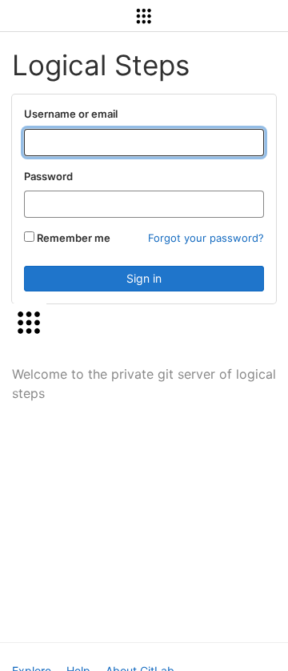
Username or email (71, 113)
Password (48, 176)
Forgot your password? (206, 237)
